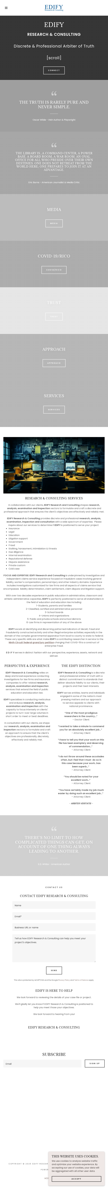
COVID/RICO (54, 270)
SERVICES (54, 409)
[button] (5, 8)
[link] (54, 7)
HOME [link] (47, 1178)
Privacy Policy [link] (64, 980)
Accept (76, 1179)
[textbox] (54, 905)
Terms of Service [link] (81, 980)
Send (54, 970)
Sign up (95, 1063)
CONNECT (54, 70)
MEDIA (54, 223)
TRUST (54, 316)
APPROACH (54, 363)
